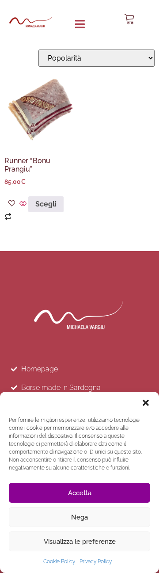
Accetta (79, 493)
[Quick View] (23, 204)
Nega (79, 517)
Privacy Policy (96, 561)
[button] (145, 402)
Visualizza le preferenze (80, 542)
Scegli (46, 204)
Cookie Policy (59, 561)
